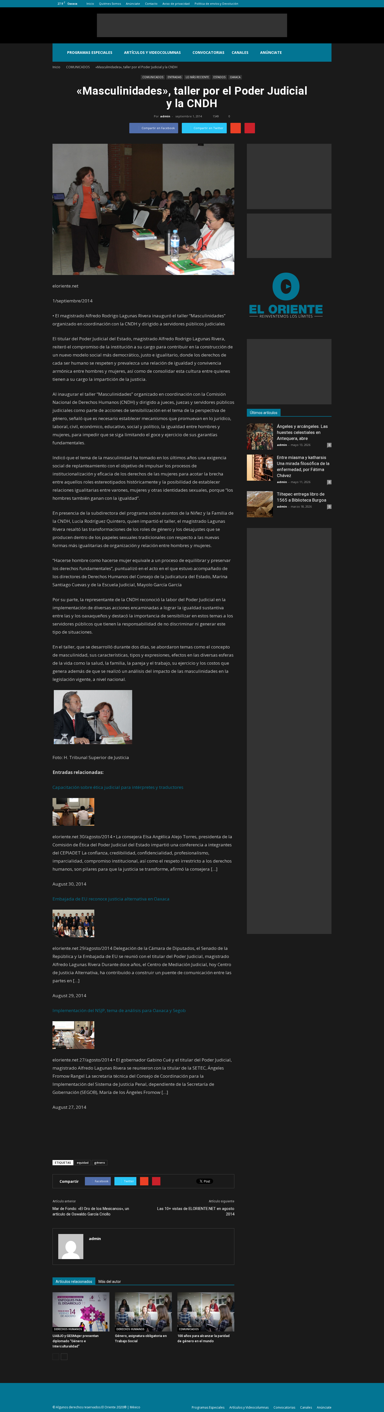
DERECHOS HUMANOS (68, 1329)
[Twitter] (319, 3)
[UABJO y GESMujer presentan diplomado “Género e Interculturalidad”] (81, 1311)
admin (165, 116)
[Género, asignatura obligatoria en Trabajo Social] (143, 1311)
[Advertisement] (192, 25)
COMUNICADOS (152, 77)
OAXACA (235, 77)
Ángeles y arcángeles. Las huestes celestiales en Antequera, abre (302, 432)
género (99, 1162)
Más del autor (109, 1281)
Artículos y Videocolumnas (152, 52)
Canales (240, 52)
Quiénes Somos (110, 3)
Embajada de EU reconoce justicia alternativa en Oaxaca (111, 899)
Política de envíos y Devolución (216, 3)
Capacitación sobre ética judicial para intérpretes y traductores (118, 787)
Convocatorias (208, 52)
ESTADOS (219, 77)
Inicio (90, 3)
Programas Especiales (89, 52)
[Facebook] (302, 3)
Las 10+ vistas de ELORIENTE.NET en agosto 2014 (195, 1211)
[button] (325, 52)
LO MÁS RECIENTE (197, 77)
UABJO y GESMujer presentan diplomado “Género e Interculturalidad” (75, 1341)
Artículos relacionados (74, 1281)
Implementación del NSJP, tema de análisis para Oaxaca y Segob (119, 1010)
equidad (83, 1162)
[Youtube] (327, 3)
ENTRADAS (174, 77)
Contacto (151, 3)
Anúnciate (133, 3)
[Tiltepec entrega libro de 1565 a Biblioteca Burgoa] (260, 504)
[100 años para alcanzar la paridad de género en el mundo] (205, 1311)
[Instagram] (310, 3)
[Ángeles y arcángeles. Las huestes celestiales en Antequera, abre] (260, 436)
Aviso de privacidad (176, 3)
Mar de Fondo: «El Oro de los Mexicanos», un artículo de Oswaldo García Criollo (91, 1211)
